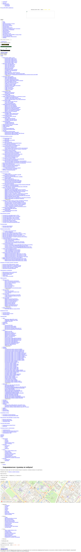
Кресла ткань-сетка (8, 286)
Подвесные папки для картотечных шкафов (13, 181)
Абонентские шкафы (6, 209)
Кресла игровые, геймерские (10, 282)
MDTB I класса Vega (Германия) (11, 106)
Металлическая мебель (7, 24)
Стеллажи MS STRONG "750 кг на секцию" (11, 217)
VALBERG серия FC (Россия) (10, 116)
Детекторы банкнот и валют (8, 313)
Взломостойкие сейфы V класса (11, 62)
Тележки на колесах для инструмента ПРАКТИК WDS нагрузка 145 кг (18, 246)
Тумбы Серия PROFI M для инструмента (12, 249)
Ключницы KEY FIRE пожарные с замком (11, 264)
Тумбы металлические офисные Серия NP (13, 295)
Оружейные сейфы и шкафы (8, 76)
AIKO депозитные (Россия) (10, 118)
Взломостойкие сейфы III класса (11, 60)
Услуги (4, 449)
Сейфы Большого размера (7, 125)
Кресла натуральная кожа (9, 285)
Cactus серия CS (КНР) (9, 102)
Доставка (6, 440)
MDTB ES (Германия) (9, 68)
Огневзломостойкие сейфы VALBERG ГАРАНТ (14, 370)
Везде (4, 21)
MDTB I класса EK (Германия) (10, 105)
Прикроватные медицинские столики (12, 155)
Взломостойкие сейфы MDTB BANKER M (13, 338)
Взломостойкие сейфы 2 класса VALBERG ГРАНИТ (15, 356)
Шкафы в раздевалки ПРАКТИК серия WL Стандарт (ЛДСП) (16, 190)
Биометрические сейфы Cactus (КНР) (12, 132)
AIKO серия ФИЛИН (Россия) (10, 78)
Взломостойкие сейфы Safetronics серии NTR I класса (15, 404)
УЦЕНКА (4, 37)
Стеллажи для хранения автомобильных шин (11, 222)
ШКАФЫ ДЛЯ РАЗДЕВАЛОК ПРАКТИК (13, 395)
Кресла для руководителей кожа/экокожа (12, 281)
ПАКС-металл (5, 409)
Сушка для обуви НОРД (9, 240)
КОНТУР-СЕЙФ (6, 410)
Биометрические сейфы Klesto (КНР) (12, 134)
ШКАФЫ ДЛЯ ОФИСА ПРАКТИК (11, 394)
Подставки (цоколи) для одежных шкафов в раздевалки (15, 202)
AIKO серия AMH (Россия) (10, 64)
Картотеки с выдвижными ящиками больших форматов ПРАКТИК (17, 184)
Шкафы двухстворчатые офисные (11, 298)
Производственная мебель (8, 27)
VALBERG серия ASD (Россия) (11, 119)
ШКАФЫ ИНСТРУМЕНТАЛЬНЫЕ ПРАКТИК (14, 397)
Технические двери (6, 421)
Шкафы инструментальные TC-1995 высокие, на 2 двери (15, 254)
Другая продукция (8, 523)
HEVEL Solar (5, 323)
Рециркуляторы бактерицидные (9, 163)
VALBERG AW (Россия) (9, 93)
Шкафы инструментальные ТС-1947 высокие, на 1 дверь (15, 255)
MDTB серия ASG (8, 345)
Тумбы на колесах (8, 296)
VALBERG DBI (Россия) (9, 123)
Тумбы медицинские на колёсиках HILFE (13, 167)
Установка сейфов (8, 452)
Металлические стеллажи (7, 25)
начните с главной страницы (13, 471)
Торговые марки (6, 32)
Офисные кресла (6, 279)
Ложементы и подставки (9, 86)
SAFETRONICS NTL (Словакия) (11, 69)
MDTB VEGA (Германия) (9, 92)
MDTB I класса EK (8, 331)
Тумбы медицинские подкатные (9, 166)
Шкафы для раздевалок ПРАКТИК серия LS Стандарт (15, 191)
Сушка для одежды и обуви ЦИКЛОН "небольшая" (14, 241)
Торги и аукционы (8, 443)
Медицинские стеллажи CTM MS (9, 157)
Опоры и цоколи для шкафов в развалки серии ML (14, 201)
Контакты (4, 458)
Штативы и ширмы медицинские (9, 169)
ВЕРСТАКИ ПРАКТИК (9, 385)
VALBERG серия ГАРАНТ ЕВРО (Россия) (13, 98)
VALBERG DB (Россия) (9, 122)
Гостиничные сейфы (6, 100)
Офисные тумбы (6, 293)
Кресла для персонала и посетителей (12, 280)
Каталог (3, 54)
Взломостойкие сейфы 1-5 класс (9, 57)
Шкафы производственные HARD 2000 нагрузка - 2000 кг (16, 260)
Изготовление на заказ (9, 454)
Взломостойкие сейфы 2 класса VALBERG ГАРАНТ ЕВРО (16, 355)
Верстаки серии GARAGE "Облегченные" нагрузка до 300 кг (14, 233)
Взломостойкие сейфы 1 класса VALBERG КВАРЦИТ (15, 354)
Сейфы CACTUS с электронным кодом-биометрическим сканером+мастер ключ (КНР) (21, 74)
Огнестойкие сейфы (6, 94)
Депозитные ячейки (6, 121)
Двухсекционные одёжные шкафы (11, 188)
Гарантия (6, 441)
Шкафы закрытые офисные (10, 302)
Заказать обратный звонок (5, 42)
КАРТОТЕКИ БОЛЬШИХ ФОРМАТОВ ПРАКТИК (14, 387)
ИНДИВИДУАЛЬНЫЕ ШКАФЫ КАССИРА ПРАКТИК (15, 386)
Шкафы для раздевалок (7, 307)
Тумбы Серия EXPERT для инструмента (12, 251)
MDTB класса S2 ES (9, 337)
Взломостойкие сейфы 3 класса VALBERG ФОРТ (14, 358)
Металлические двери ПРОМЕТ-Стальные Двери (12, 34)
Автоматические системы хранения (11, 522)
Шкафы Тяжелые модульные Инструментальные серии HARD (14, 258)
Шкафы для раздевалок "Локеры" (9, 187)
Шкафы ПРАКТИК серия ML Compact (12, 196)
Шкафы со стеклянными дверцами (11, 304)
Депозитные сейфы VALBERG (11, 363)
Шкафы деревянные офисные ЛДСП (12, 299)
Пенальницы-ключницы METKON (9, 268)
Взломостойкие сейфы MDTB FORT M (12, 342)
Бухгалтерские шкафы (7, 177)
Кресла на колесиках (9, 284)
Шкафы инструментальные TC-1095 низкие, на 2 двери (15, 253)
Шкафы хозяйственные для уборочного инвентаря (14, 198)
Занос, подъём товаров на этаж (10, 450)
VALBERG (5, 348)
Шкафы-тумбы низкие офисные (11, 305)
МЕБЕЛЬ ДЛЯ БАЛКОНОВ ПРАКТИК (12, 389)
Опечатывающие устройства (8, 273)
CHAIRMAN (5, 400)
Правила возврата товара (9, 442)
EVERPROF (5, 322)
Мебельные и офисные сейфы (8, 63)
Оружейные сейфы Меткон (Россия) (11, 79)
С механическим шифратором (8, 128)
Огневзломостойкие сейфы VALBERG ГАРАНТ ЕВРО (15, 371)
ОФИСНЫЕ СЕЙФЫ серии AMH (11, 320)
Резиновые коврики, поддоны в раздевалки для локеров (15, 203)
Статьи (6, 447)
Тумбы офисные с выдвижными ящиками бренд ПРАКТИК (16, 186)
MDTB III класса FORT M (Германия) (12, 108)
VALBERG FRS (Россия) (9, 95)
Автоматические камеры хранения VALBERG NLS (14, 350)
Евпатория (7, 460)
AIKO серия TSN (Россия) (10, 66)
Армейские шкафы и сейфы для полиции (12, 85)
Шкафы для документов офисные (11, 300)
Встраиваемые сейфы (7, 91)
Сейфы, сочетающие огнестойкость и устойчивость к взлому (14, 96)
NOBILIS (4, 347)
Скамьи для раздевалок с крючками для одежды (14, 205)
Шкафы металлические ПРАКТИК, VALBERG (14, 176)
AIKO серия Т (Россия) (9, 67)
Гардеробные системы (7, 33)
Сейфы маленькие (6, 126)
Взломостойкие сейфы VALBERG (11, 361)
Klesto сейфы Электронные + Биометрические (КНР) (15, 73)
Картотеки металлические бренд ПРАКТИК (13, 180)
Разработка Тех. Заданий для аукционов (12, 457)
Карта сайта (7, 512)
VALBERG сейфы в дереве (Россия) (11, 113)
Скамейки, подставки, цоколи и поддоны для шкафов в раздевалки (15, 200)
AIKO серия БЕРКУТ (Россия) (10, 81)
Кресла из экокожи (8, 283)
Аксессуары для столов (9, 290)
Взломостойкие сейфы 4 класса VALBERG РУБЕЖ (14, 359)
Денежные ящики (6, 314)
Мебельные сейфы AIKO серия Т (11, 319)
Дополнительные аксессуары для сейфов (10, 124)
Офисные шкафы (6, 297)
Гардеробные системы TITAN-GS (9, 414)
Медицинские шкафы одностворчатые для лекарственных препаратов (18, 161)
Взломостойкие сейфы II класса (11, 59)
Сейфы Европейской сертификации (9, 104)
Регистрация (7, 5)
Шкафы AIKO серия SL (9, 178)
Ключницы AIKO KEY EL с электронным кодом (12, 265)
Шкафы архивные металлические (9, 175)
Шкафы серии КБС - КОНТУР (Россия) (12, 72)
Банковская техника (6, 31)
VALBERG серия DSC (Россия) (11, 120)
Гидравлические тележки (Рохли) (9, 425)
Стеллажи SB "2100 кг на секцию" (9, 220)
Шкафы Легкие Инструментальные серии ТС (11, 252)
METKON (5, 408)
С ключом (4, 127)
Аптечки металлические (7, 138)
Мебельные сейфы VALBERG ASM (11, 369)
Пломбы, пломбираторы (7, 274)
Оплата (6, 439)
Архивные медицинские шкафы (9, 140)
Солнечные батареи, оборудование (11, 526)
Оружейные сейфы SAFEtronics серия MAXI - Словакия (15, 405)
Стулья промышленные (7, 237)
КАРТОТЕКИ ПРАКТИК (10, 388)
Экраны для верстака (9, 231)
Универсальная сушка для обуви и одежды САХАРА (15, 242)
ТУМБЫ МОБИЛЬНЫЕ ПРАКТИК (11, 393)
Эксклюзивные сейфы (7, 112)
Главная (4, 464)
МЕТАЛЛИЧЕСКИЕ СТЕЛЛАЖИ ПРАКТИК (13, 390)
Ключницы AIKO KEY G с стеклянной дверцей (12, 266)
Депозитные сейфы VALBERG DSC (12, 365)
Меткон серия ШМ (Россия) (10, 103)
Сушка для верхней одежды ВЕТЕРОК (12, 239)
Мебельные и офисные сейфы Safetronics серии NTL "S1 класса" (17, 406)
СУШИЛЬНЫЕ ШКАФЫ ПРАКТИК (12, 391)
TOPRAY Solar (5, 401)
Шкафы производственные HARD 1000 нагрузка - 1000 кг (16, 259)
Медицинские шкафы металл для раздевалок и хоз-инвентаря (14, 162)
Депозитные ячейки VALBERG (11, 366)
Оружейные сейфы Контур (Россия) (11, 82)
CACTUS (4, 399)
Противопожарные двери (7, 420)
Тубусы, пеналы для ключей (8, 276)
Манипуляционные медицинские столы (12, 154)
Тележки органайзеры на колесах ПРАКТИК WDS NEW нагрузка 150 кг (18, 247)
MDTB (4, 330)
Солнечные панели (6, 429)
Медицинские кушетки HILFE (10, 327)
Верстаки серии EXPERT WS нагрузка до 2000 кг (12, 232)
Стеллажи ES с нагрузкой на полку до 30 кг (11, 215)
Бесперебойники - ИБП (7, 432)
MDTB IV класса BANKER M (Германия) (13, 109)
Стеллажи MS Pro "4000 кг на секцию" (10, 221)
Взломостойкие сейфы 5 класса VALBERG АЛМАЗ (14, 360)
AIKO (4, 318)
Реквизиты (7, 448)
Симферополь (7, 459)
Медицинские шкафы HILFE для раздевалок (13, 329)
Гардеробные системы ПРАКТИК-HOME (10, 415)
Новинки (2, 435)
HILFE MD (7, 139)
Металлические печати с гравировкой (10, 272)
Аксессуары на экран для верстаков (9, 230)
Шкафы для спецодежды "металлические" (13, 192)
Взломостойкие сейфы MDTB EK (11, 341)
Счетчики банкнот (6, 312)
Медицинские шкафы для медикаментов (10, 159)
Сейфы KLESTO (6, 402)
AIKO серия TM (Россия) (9, 65)
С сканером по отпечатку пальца (9, 131)
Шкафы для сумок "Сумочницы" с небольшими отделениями (16, 193)
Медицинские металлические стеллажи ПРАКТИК (14, 158)
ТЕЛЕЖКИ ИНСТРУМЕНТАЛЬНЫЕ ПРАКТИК (14, 392)
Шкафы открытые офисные (10, 303)
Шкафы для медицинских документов (10, 168)
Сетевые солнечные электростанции (9, 431)
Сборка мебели (8, 451)
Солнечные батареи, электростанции (10, 36)
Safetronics (5, 403)
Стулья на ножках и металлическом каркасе (13, 287)
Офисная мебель (6, 30)
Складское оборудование (7, 35)
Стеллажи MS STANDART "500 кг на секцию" (11, 216)
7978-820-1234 (3, 41)
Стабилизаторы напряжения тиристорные (10, 430)
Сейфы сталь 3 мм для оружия (10, 83)
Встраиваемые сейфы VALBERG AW (12, 362)
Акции (1, 436)
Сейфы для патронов (9, 87)
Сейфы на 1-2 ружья (8, 89)
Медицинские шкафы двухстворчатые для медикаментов (15, 160)
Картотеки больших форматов (8, 183)
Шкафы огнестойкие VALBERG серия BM (13, 174)
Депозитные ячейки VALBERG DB (11, 367)
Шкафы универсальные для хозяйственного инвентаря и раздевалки (18, 197)
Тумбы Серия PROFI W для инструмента (12, 250)
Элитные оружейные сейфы (10, 84)
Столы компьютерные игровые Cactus (12, 291)
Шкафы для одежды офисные (10, 301)
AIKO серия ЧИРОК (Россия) (10, 77)
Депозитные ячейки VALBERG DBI (12, 368)
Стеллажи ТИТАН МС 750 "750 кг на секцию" (11, 219)
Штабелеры (5, 426)
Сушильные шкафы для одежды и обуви (10, 238)
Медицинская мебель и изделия (9, 23)
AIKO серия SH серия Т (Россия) (11, 101)
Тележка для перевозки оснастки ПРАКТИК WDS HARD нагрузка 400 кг (19, 244)
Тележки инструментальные (8, 243)
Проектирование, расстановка (10, 456)
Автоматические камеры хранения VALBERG (13, 349)
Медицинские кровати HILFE (10, 326)
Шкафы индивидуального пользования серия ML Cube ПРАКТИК (17, 195)
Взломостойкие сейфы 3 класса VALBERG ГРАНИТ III (15, 357)
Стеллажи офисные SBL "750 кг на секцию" (11, 218)
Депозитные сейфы (6, 117)
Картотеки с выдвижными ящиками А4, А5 (11, 179)
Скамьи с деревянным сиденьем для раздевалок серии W (15, 206)
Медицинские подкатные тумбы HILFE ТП (13, 328)
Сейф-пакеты (5, 275)
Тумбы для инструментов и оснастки (10, 248)
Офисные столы (6, 289)
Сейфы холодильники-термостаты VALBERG (11, 164)
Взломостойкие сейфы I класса (10, 58)
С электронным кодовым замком (9, 129)
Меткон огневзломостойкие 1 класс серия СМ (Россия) (15, 99)
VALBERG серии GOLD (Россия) (11, 114)
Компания (4, 444)
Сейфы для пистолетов (9, 88)
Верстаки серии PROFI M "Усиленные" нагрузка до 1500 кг (14, 235)
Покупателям (5, 438)
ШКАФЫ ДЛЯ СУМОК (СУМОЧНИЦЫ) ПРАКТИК (15, 396)
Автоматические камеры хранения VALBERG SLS (14, 351)
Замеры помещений (8, 455)
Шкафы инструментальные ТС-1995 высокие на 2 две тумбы (16, 256)
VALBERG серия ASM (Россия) (11, 70)
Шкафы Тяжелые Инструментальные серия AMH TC (13, 257)
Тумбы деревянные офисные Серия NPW (12, 294)
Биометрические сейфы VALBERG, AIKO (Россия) (14, 133)
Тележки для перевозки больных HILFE (10, 165)
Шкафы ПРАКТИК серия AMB (11, 208)
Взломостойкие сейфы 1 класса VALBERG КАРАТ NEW (15, 353)
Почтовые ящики (6, 26)
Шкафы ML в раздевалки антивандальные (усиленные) (15, 189)
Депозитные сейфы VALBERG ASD (12, 364)
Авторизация (7, 4)
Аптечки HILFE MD (9, 325)
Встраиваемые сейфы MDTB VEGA (12, 343)
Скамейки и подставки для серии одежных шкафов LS (15, 204)
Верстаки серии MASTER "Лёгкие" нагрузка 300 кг (12, 234)
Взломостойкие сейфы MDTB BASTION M (13, 339)
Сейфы (4, 22)
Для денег (4, 130)
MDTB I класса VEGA (9, 332)
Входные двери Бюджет (7, 419)
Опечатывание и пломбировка (8, 29)
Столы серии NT (8, 292)
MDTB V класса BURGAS (10, 336)
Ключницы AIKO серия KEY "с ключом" (10, 267)
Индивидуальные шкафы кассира (9, 207)
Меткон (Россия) (8, 71)
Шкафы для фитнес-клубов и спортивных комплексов (15, 194)
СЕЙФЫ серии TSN (9, 321)
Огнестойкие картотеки (7, 115)
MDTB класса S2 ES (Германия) (11, 111)
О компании (7, 445)
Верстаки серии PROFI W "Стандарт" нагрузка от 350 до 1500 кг (15, 236)
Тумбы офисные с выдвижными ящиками (10, 185)
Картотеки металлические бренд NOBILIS (13, 182)
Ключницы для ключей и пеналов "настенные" (11, 28)
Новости (6, 446)
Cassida (4, 407)
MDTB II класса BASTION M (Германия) (12, 107)
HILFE (4, 324)
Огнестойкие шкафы (6, 173)
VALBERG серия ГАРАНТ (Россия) (11, 97)
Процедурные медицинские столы (11, 156)
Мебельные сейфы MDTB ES (10, 344)
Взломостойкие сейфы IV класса (11, 61)
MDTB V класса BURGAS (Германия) (12, 110)
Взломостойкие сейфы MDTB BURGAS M (13, 340)
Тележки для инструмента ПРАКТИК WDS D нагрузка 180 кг (16, 245)
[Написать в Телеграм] (1, 50)
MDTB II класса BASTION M (10, 333)
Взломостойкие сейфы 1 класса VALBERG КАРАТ (14, 352)
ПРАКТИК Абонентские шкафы (11, 210)
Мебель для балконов (7, 211)
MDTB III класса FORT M (10, 334)
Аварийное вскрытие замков (10, 453)
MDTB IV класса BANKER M (10, 335)
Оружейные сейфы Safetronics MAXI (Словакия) (14, 80)
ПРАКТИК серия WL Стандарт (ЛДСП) (12, 308)
